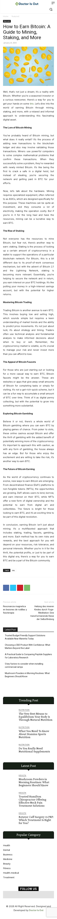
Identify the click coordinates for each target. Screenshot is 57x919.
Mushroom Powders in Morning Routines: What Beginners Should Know (27, 675)
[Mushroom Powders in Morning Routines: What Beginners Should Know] (9, 780)
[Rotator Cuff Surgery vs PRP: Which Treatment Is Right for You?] (9, 818)
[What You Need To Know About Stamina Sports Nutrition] (9, 732)
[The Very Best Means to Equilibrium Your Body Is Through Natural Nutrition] (9, 715)
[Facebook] (6, 588)
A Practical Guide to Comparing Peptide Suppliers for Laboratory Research (28, 656)
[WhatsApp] (27, 588)
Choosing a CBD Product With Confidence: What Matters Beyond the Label (27, 646)
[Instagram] (25, 895)
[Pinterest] (20, 588)
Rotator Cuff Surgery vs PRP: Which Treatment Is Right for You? (36, 820)
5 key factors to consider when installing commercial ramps (24, 665)
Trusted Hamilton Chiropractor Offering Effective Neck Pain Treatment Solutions (32, 801)
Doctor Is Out (36, 910)
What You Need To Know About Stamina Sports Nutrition (34, 734)
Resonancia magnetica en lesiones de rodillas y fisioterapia (15, 609)
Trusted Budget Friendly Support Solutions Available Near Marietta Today (25, 637)
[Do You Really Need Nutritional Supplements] (9, 750)
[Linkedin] (32, 895)
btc (32, 103)
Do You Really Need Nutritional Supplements (34, 750)
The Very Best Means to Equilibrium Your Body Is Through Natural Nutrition (35, 716)
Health (22, 775)
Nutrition (24, 710)
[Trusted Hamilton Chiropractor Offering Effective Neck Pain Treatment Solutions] (9, 798)
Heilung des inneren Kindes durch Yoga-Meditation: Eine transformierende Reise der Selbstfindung (42, 613)
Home (5, 16)
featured (15, 16)
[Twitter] (13, 588)
